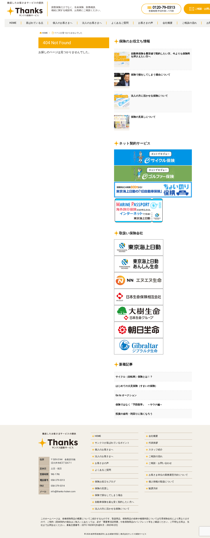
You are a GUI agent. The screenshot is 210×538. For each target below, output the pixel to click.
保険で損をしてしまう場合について (150, 74)
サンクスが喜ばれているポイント (112, 442)
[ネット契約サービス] (153, 157)
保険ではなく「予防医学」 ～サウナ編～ (139, 404)
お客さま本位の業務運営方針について (168, 474)
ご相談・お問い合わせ (160, 463)
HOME (45, 33)
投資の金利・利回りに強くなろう (134, 413)
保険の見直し (102, 488)
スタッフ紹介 (155, 449)
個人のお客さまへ (104, 449)
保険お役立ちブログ (105, 481)
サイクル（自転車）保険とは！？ (134, 376)
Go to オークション (126, 395)
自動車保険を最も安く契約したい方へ (114, 502)
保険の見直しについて (143, 116)
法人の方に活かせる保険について (149, 95)
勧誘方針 (153, 488)
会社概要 (153, 436)
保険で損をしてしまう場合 (109, 495)
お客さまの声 (102, 463)
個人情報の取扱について (161, 481)
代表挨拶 (153, 442)
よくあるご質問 (103, 470)
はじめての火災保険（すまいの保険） (136, 385)
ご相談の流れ (155, 456)
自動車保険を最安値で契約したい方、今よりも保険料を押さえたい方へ (160, 55)
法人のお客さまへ (104, 456)
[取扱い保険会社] (153, 247)
